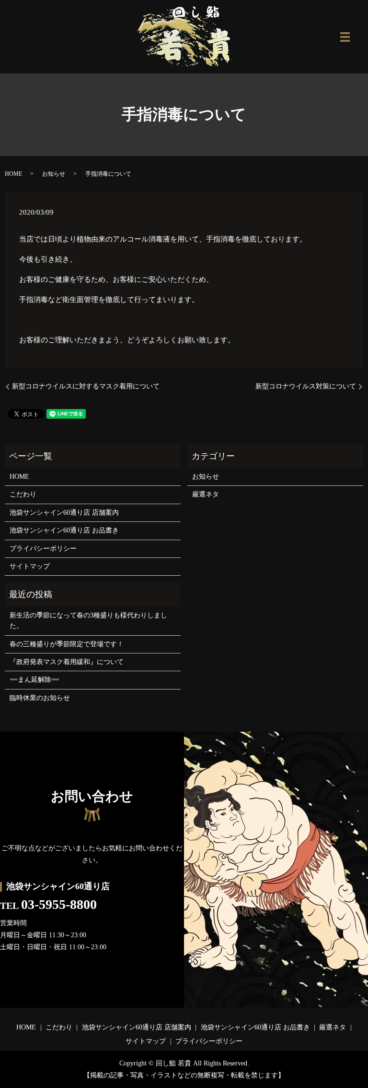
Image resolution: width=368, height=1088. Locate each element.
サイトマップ (30, 566)
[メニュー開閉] (345, 37)
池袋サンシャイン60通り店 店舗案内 (64, 512)
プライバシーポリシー (43, 548)
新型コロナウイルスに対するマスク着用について (86, 386)
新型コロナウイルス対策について (305, 386)
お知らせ (53, 173)
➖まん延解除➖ (34, 679)
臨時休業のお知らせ (40, 697)
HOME (13, 173)
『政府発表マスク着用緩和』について (67, 661)
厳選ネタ (205, 494)
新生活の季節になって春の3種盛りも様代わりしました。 (88, 620)
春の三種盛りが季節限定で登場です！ (67, 644)
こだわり (23, 494)
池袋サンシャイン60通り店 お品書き (64, 530)
